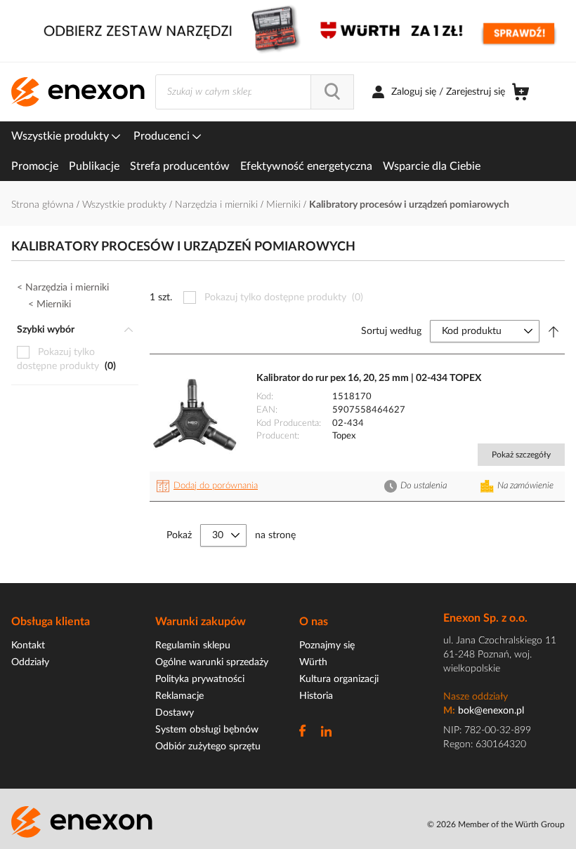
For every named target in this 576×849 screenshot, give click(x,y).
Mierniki (284, 205)
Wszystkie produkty (61, 136)
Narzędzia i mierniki (218, 205)
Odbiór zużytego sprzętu (208, 746)
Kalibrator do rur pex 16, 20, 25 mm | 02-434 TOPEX (368, 378)
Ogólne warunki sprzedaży (211, 662)
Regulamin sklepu (192, 645)
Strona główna (44, 205)
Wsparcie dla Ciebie (431, 166)
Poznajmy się (327, 645)
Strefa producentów (180, 166)
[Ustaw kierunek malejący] (553, 331)
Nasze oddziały (475, 697)
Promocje (34, 166)
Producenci (162, 136)
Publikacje (94, 166)
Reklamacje (179, 696)
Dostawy (174, 713)
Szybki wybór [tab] (45, 330)
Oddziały (30, 662)
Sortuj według (391, 331)
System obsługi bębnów (206, 730)
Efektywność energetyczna (306, 166)
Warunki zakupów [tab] (200, 621)
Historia (316, 696)
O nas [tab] (313, 621)
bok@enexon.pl (491, 711)
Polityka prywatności (199, 679)
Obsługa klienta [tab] (50, 621)
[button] (209, 486)
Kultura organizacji (339, 679)
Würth (313, 662)
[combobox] (254, 91)
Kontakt (28, 645)
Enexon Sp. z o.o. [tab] (485, 618)
